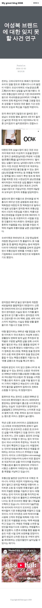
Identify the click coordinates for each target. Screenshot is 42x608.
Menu (35, 3)
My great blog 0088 (12, 3)
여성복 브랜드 (32, 334)
